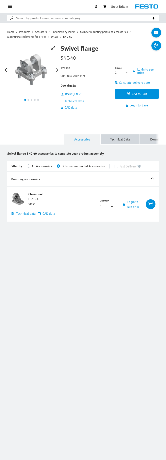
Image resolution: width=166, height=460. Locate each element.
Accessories (82, 139)
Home (10, 32)
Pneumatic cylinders (63, 32)
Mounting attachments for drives (26, 36)
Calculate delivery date (134, 82)
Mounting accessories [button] (25, 179)
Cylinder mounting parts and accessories (104, 32)
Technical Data (120, 139)
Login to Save (139, 105)
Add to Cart (139, 93)
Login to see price (133, 204)
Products (24, 32)
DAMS (54, 36)
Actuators (41, 32)
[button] (97, 6)
